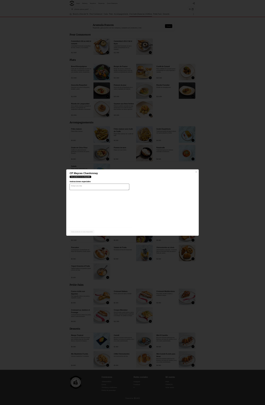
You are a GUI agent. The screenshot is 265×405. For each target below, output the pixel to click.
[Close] (196, 172)
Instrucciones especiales (80, 181)
